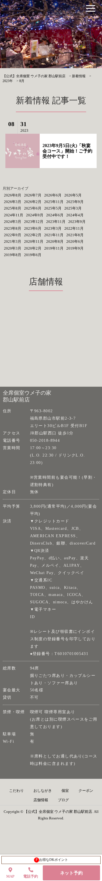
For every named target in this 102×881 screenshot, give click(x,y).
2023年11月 (55, 221)
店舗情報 (40, 800)
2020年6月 (75, 241)
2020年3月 (12, 248)
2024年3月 (12, 221)
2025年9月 (75, 202)
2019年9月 (75, 248)
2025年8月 (12, 208)
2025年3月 (73, 208)
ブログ (63, 800)
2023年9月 (77, 221)
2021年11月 (53, 235)
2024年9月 (34, 215)
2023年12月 (33, 221)
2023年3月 (52, 228)
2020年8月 (54, 241)
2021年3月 (12, 241)
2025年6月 (32, 208)
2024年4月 (75, 215)
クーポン (85, 791)
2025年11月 (53, 202)
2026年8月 (12, 195)
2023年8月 (12, 228)
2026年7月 (32, 195)
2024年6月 (54, 215)
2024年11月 (13, 215)
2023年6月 (32, 228)
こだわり (16, 791)
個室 (65, 791)
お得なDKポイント (52, 860)
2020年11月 (33, 241)
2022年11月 (74, 228)
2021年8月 (75, 235)
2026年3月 (12, 202)
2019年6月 (32, 255)
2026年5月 (73, 195)
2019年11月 (53, 248)
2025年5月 (52, 208)
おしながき (42, 791)
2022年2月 (32, 235)
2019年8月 (12, 255)
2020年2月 (32, 248)
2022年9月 (12, 235)
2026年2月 (32, 202)
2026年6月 (52, 195)
